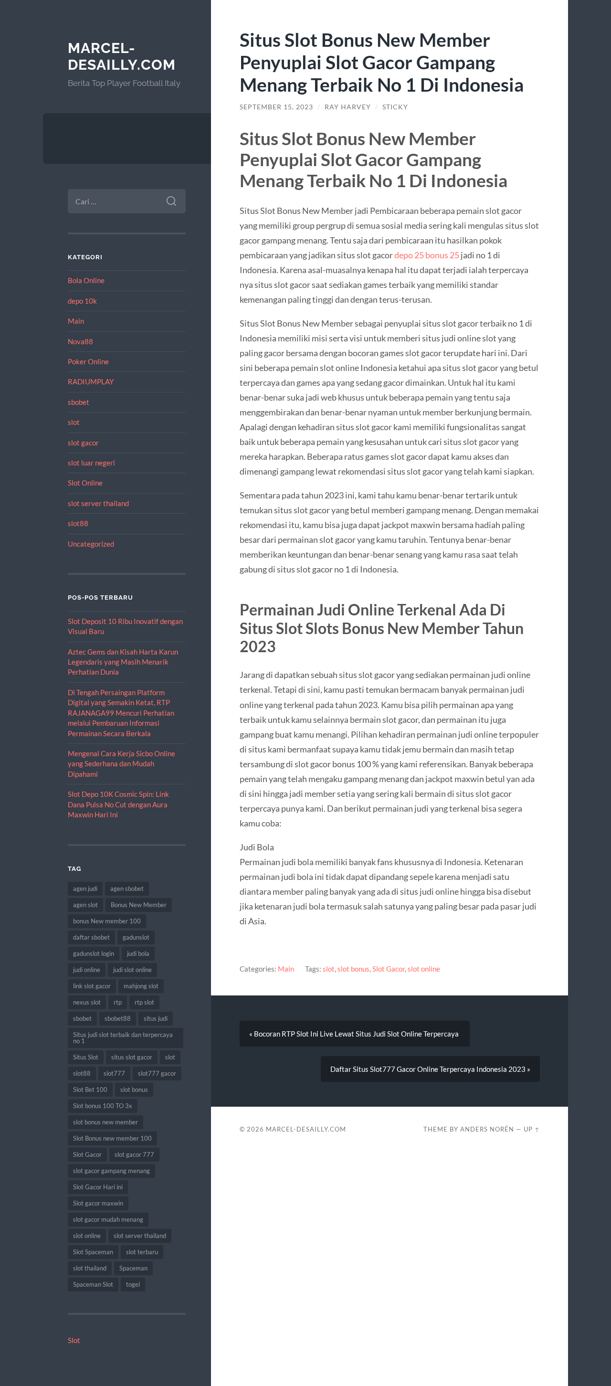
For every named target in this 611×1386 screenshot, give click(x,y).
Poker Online (88, 361)
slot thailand (89, 1268)
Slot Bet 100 (90, 1089)
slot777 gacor (157, 1073)
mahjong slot (141, 986)
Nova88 (80, 341)
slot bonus (134, 1089)
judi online (86, 969)
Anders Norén (487, 1129)
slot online (87, 1235)
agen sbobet (127, 888)
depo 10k (82, 300)
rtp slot (144, 1002)
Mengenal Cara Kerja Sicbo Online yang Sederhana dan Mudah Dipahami (121, 763)
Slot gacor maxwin (98, 1203)
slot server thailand (98, 503)
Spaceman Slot (93, 1284)
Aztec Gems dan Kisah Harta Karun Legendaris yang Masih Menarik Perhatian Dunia (123, 662)
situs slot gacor (131, 1057)
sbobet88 (118, 1018)
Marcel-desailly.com (122, 57)
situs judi (156, 1018)
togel (133, 1284)
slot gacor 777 (134, 1154)
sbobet (78, 402)
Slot (74, 1340)
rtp (118, 1002)
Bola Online (86, 280)
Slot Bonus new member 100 (112, 1138)
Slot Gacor (87, 1154)
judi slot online (132, 969)
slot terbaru (142, 1252)
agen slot (85, 905)
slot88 (78, 523)
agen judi (85, 888)
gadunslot (136, 937)
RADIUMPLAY (91, 381)
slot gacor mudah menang (108, 1219)
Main (76, 321)
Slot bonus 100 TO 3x (102, 1106)
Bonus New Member (139, 905)
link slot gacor (92, 986)
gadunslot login (93, 953)
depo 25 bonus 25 (426, 255)
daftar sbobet (91, 937)
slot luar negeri (91, 462)
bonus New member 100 (107, 921)
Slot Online (85, 482)
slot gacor (83, 442)
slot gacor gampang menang (111, 1170)
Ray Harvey (348, 107)
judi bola (138, 953)
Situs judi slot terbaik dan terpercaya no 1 (123, 1038)
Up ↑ (532, 1129)
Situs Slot (85, 1057)
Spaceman (133, 1268)
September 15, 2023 (276, 107)
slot (74, 422)
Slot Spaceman (93, 1252)
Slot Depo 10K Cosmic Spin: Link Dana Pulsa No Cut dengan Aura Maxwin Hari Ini (118, 804)
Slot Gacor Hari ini (98, 1187)
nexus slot (87, 1002)
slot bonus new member (105, 1122)
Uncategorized (91, 544)
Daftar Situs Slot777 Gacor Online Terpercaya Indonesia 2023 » (430, 1069)
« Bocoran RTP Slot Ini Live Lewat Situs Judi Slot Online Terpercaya (354, 1033)
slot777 (114, 1073)
